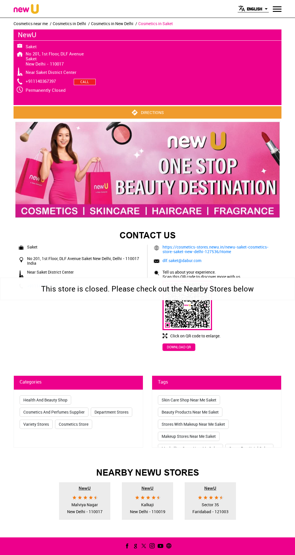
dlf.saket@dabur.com (181, 260)
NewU (85, 487)
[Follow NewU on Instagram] (151, 546)
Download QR (179, 347)
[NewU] (26, 9)
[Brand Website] (168, 546)
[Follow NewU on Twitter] (143, 546)
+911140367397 (41, 81)
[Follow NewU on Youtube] (160, 546)
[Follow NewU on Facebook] (126, 546)
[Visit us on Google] (135, 546)
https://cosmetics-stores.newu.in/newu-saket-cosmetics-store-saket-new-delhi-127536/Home (215, 249)
